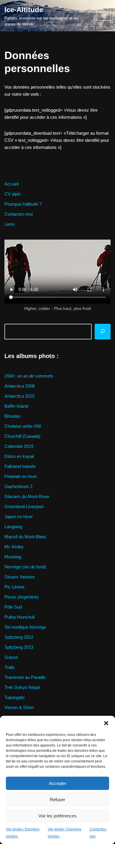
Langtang (13, 526)
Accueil (11, 183)
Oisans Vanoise (19, 576)
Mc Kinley (14, 546)
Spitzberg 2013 (18, 647)
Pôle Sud (13, 606)
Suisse (11, 657)
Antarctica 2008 (19, 385)
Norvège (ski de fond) (25, 566)
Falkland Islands (20, 466)
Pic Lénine (14, 586)
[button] (106, 723)
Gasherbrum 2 (18, 486)
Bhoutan (12, 416)
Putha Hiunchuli (19, 616)
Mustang (12, 556)
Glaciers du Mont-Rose (26, 496)
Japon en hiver (18, 516)
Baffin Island (16, 406)
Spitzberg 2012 (18, 637)
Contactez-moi (18, 214)
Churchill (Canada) (22, 436)
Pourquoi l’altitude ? (23, 203)
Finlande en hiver (20, 476)
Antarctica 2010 (19, 396)
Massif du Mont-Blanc (25, 536)
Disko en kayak (19, 456)
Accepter (57, 783)
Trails (9, 667)
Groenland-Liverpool (23, 506)
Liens (9, 224)
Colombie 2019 (18, 446)
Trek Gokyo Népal (22, 687)
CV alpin (12, 193)
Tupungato (14, 697)
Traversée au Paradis (25, 677)
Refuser (57, 799)
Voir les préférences (57, 815)
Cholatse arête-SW (22, 426)
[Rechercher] (103, 332)
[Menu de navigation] (104, 16)
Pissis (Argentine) (21, 596)
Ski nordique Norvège (25, 627)
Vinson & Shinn (19, 707)
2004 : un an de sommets (28, 375)
